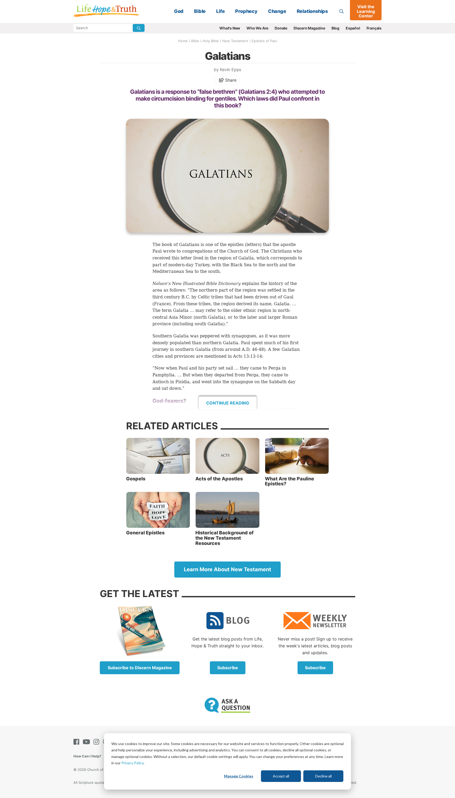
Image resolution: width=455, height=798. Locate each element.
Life (220, 11)
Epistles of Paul (264, 41)
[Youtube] (87, 741)
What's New (229, 28)
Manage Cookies (238, 776)
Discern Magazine (309, 28)
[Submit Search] (139, 28)
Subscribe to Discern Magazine (140, 667)
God (179, 11)
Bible (200, 11)
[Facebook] (77, 741)
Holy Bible (210, 41)
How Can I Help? (87, 756)
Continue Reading (227, 403)
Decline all (323, 776)
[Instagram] (97, 741)
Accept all (281, 776)
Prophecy (246, 11)
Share (230, 80)
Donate (281, 28)
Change (277, 11)
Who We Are (257, 28)
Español (353, 28)
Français (374, 28)
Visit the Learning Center (366, 11)
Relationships (312, 11)
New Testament (235, 41)
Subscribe (227, 667)
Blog (335, 28)
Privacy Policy (132, 763)
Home (183, 41)
